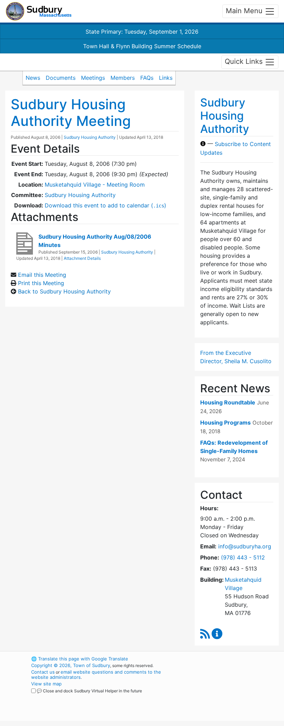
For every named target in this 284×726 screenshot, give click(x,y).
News (33, 77)
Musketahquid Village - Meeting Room (95, 184)
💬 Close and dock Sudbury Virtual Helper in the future (89, 690)
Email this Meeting (42, 274)
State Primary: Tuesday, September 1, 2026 (142, 31)
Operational (228, 697)
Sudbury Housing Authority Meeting (71, 112)
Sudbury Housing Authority (90, 137)
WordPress (216, 658)
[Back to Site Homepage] (39, 11)
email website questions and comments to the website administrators (96, 674)
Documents (61, 77)
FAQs (146, 77)
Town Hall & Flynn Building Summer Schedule (142, 46)
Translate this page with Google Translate (79, 658)
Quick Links (245, 61)
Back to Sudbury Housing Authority (64, 291)
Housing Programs (225, 422)
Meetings (93, 77)
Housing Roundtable (227, 402)
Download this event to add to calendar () (105, 205)
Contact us (43, 672)
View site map (46, 683)
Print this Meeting (41, 283)
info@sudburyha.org (244, 546)
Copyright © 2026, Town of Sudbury (70, 665)
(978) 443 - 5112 (243, 557)
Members (122, 77)
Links (165, 77)
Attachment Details (82, 258)
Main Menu (245, 11)
